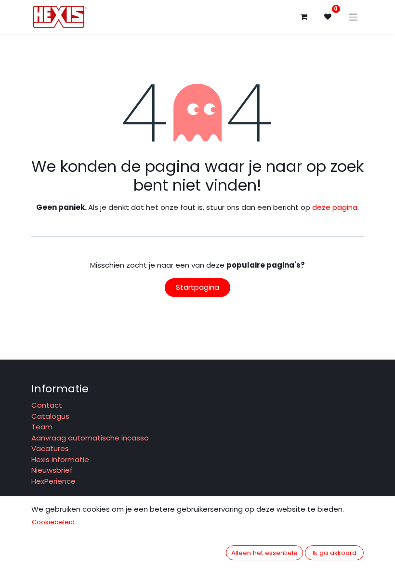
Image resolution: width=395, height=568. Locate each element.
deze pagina (334, 207)
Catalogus (50, 416)
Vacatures (51, 448)
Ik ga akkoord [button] (334, 552)
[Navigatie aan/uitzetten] (353, 16)
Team (42, 427)
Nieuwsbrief (52, 470)
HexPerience (53, 481)
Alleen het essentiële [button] (264, 552)
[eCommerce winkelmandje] (304, 16)
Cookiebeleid (53, 522)
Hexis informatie (60, 459)
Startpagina (197, 287)
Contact (46, 405)
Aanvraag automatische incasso (90, 438)
